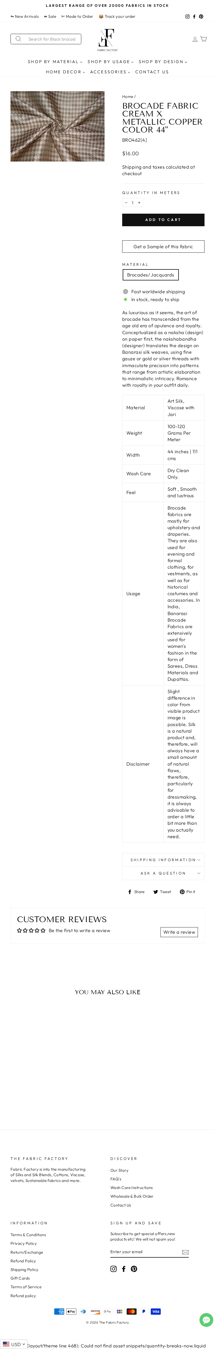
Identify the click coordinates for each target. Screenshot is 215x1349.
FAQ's (115, 1178)
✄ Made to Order (77, 16)
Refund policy (23, 1295)
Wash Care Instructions (131, 1187)
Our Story (119, 1170)
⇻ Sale (50, 16)
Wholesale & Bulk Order (132, 1196)
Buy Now (33, 1097)
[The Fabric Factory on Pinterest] (134, 1268)
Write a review (179, 932)
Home (127, 96)
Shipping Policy (24, 1269)
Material (135, 264)
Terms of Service (25, 1286)
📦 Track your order (117, 16)
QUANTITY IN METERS (151, 192)
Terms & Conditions (28, 1234)
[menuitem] (55, 61)
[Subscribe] (185, 1252)
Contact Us (120, 1205)
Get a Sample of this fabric (163, 247)
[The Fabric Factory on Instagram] (113, 1268)
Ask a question (163, 873)
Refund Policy (23, 1260)
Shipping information (163, 860)
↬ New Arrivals (24, 16)
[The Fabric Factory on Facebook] (124, 1268)
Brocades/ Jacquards (150, 275)
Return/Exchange (26, 1252)
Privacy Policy (23, 1243)
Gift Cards (20, 1278)
